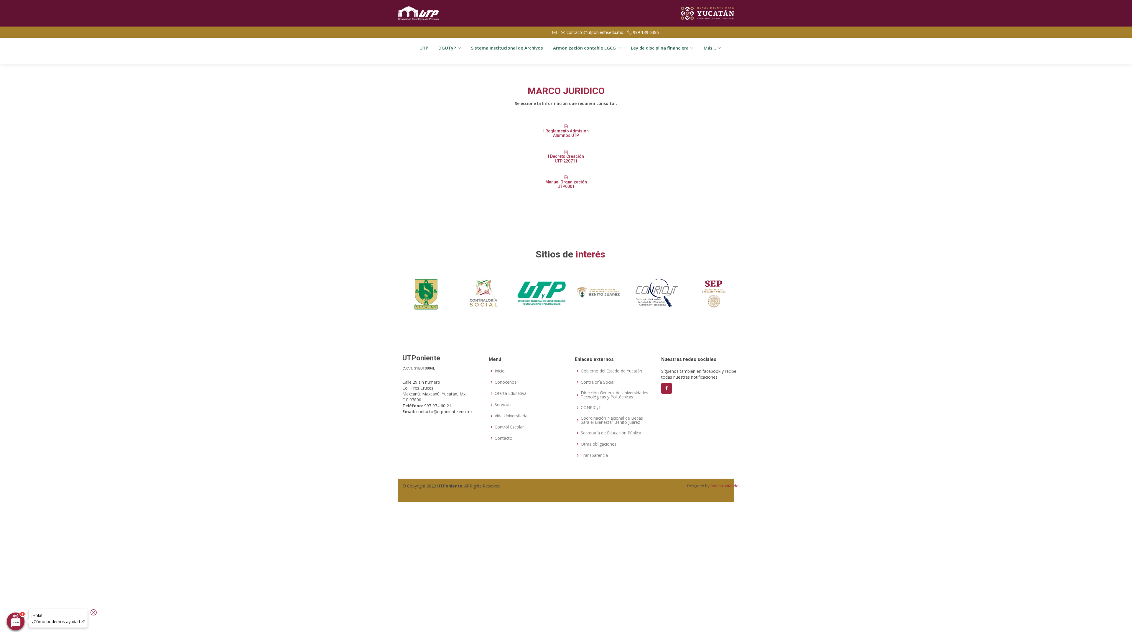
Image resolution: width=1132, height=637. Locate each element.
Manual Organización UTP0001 (566, 184)
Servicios (503, 405)
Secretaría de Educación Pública (611, 433)
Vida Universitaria (511, 416)
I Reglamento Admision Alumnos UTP (566, 133)
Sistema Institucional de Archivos (507, 48)
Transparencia (594, 455)
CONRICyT (591, 407)
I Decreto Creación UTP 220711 (566, 158)
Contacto (503, 438)
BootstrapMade (724, 485)
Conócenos (505, 382)
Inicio (500, 371)
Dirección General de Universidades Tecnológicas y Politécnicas (614, 395)
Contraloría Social (597, 382)
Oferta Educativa (510, 393)
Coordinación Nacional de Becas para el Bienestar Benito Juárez (612, 420)
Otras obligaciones (598, 444)
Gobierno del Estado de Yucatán (611, 371)
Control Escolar (509, 427)
